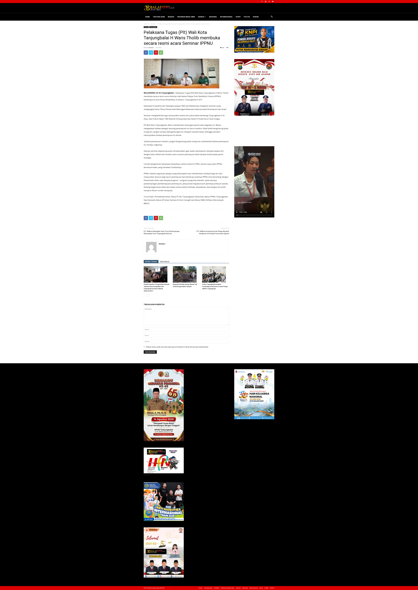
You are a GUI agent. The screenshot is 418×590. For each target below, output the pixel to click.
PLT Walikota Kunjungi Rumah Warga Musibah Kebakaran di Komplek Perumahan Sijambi (213, 232)
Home (147, 17)
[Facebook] (262, 1)
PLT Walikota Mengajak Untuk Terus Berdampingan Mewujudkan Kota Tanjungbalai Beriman (162, 232)
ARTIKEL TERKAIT (151, 262)
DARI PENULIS (164, 262)
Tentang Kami (159, 17)
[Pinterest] (156, 52)
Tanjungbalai (153, 27)
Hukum (256, 17)
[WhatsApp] (161, 52)
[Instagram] (265, 1)
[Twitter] (269, 1)
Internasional (226, 17)
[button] (271, 17)
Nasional (213, 17)
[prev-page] (145, 295)
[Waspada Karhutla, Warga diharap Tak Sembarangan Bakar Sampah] (186, 274)
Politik (247, 17)
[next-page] (148, 295)
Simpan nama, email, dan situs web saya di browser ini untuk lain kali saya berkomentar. (177, 347)
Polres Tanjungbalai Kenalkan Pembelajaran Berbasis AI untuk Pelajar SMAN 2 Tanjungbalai (215, 286)
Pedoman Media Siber (186, 17)
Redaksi (171, 17)
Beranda (146, 24)
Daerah (201, 17)
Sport (238, 17)
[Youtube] (272, 1)
